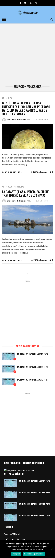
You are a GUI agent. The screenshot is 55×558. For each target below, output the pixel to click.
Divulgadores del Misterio (16, 119)
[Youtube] (31, 3)
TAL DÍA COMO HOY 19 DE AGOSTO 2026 (34, 492)
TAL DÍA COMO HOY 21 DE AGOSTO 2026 (34, 481)
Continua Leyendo (12, 172)
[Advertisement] (27, 55)
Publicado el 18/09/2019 (37, 120)
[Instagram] (36, 3)
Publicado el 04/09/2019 (38, 201)
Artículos (7, 98)
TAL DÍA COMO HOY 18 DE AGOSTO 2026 (34, 503)
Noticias (20, 187)
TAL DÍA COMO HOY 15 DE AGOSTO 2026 (32, 366)
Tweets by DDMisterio (12, 534)
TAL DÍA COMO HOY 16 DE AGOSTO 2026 (32, 354)
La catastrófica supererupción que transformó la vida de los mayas (25, 193)
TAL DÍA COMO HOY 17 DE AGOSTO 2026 (32, 379)
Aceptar (16, 554)
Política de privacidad (34, 554)
